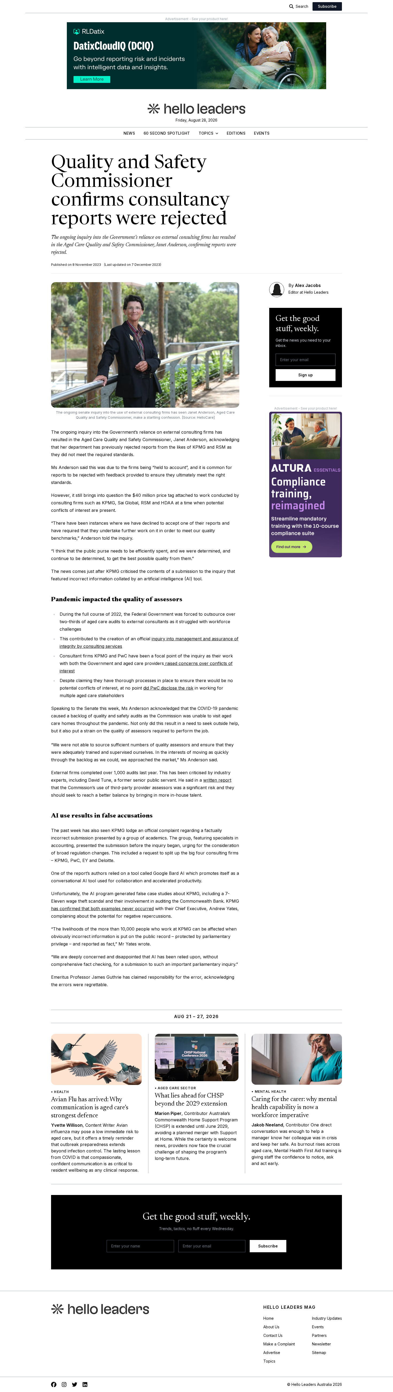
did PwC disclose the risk (168, 688)
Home (268, 1318)
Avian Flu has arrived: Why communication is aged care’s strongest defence (89, 1107)
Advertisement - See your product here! (196, 19)
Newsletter (321, 1344)
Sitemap (319, 1352)
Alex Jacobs (308, 285)
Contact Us (273, 1335)
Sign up (305, 375)
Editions (236, 133)
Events (261, 133)
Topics (206, 133)
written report (217, 780)
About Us (271, 1327)
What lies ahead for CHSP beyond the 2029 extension (191, 1100)
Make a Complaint (279, 1344)
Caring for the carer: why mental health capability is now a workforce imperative (294, 1107)
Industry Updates (327, 1318)
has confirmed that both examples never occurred (102, 908)
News (129, 133)
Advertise (271, 1352)
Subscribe (327, 6)
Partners (319, 1335)
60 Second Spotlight (167, 133)
